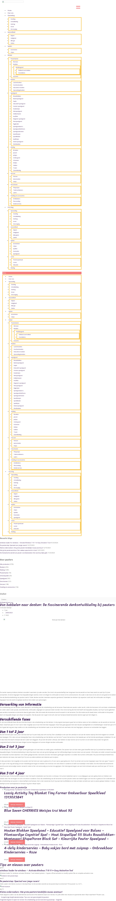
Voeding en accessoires (17, 195)
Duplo (15, 101)
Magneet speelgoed (19, 119)
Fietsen (15, 176)
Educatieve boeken (18, 87)
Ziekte (12, 43)
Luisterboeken (17, 82)
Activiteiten (14, 50)
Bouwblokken (17, 96)
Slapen (12, 35)
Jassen (15, 153)
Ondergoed (16, 158)
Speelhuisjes (16, 134)
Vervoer (13, 173)
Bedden (15, 64)
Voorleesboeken (18, 85)
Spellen (15, 248)
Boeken (13, 79)
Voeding (13, 19)
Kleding (13, 147)
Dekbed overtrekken (24, 70)
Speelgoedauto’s (18, 126)
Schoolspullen (4, 576)
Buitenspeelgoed (18, 98)
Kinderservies (17, 204)
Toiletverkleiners (18, 190)
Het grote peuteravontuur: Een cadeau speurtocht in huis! (18, 550)
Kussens (15, 76)
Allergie (13, 40)
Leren (12, 257)
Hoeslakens (21, 73)
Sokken (15, 165)
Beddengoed (19, 67)
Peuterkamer (14, 59)
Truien (15, 168)
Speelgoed (14, 93)
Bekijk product (17, 804)
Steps (15, 181)
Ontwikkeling (14, 21)
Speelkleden (16, 136)
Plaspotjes (16, 187)
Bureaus (15, 62)
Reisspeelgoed (17, 121)
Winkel (10, 55)
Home (9, 10)
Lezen (15, 262)
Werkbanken (16, 144)
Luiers (15, 192)
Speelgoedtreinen (18, 131)
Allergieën (16, 235)
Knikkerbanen (17, 114)
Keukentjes (16, 109)
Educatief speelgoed (19, 103)
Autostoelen (16, 179)
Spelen (10, 46)
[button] (42, 273)
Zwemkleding (17, 170)
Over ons (10, 13)
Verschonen (14, 184)
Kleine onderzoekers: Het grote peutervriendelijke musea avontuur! (21, 548)
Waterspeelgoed (18, 141)
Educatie (15, 265)
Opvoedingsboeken (19, 90)
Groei (12, 26)
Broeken (15, 150)
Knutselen (16, 251)
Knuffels (15, 116)
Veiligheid (13, 38)
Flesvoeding (16, 201)
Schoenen (16, 160)
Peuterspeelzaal (18, 260)
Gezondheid (11, 32)
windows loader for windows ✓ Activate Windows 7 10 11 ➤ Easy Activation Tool (25, 543)
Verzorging (14, 29)
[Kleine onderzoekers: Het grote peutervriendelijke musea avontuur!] (5, 886)
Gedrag (13, 24)
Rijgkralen (16, 124)
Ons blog (10, 207)
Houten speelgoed (18, 106)
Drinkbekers (16, 199)
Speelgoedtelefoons (19, 129)
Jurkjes (15, 155)
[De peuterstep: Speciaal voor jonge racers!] (9, 876)
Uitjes (12, 52)
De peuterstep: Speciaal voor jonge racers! (13, 545)
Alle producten (4, 564)
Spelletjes (16, 139)
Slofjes (15, 163)
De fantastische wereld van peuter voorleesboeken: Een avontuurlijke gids (23, 553)
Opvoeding (11, 15)
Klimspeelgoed (17, 111)
